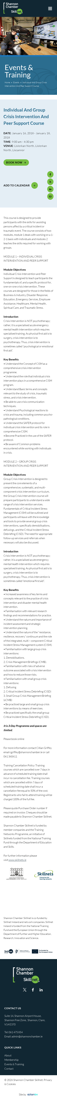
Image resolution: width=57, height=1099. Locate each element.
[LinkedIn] (50, 189)
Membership (11, 1059)
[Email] (50, 196)
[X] (50, 181)
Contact (8, 1068)
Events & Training (14, 1064)
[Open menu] (50, 8)
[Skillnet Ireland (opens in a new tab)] (28, 951)
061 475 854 (16, 1032)
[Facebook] (50, 174)
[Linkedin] (41, 990)
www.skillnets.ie (17, 859)
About (7, 1055)
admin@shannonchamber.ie (27, 1036)
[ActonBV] (32, 1094)
